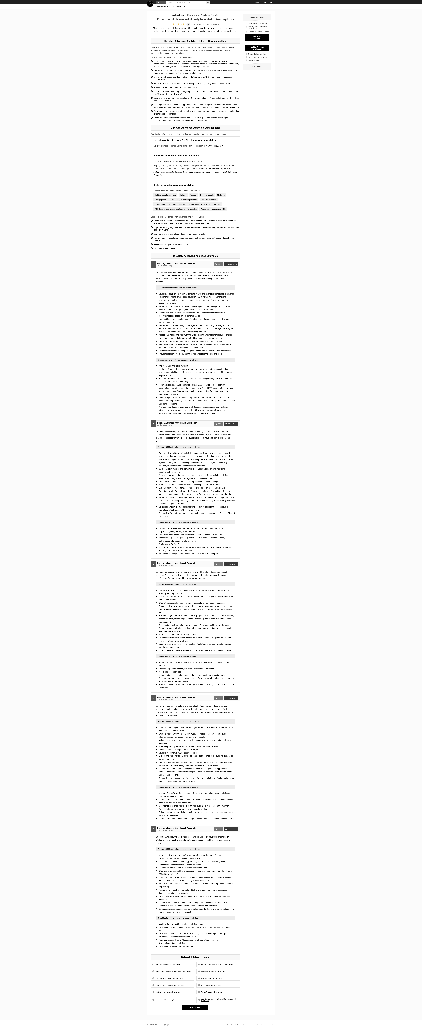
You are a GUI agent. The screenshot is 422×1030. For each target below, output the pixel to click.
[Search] (208, 2)
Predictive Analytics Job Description (168, 992)
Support (233, 1025)
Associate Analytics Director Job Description (171, 978)
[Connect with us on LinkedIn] (168, 1024)
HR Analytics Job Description (211, 985)
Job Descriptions (178, 15)
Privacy (244, 1025)
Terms (239, 1025)
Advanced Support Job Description (213, 971)
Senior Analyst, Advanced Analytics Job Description (173, 971)
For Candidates (163, 6)
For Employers (178, 6)
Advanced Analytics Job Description (168, 964)
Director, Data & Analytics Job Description (170, 985)
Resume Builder (255, 1025)
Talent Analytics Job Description (212, 992)
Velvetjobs (150, 4)
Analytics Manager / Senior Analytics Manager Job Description (218, 1000)
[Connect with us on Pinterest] (165, 1024)
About (228, 1025)
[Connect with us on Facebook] (161, 1024)
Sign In (271, 2)
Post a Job (257, 2)
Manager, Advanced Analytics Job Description (217, 964)
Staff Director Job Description (166, 1000)
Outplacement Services (268, 1025)
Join (265, 2)
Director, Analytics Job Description (213, 978)
